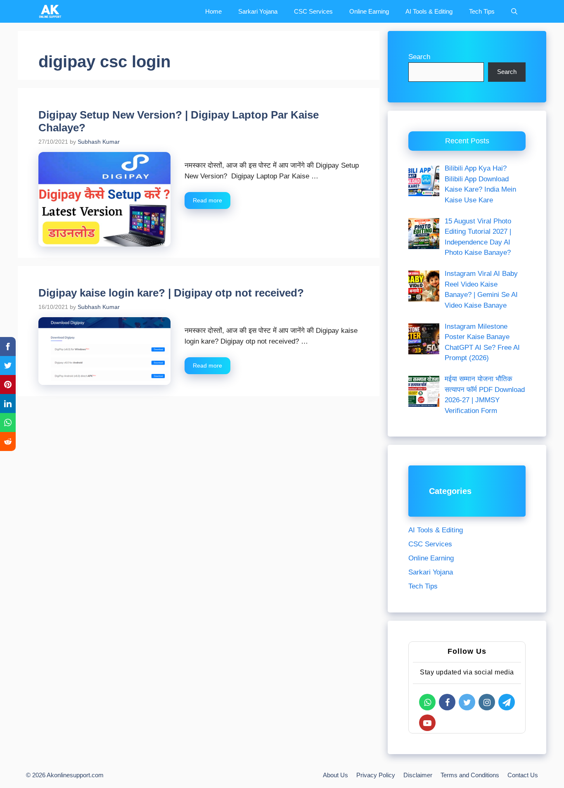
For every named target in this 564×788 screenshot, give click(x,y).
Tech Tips (482, 11)
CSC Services (313, 11)
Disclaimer (417, 775)
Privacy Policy (375, 775)
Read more (207, 200)
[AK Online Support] (50, 11)
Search (419, 57)
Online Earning (369, 11)
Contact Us (522, 775)
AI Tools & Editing (429, 11)
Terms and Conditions (470, 775)
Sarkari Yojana (257, 11)
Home (213, 11)
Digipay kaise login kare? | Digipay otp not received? (171, 293)
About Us (335, 775)
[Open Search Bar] (514, 11)
